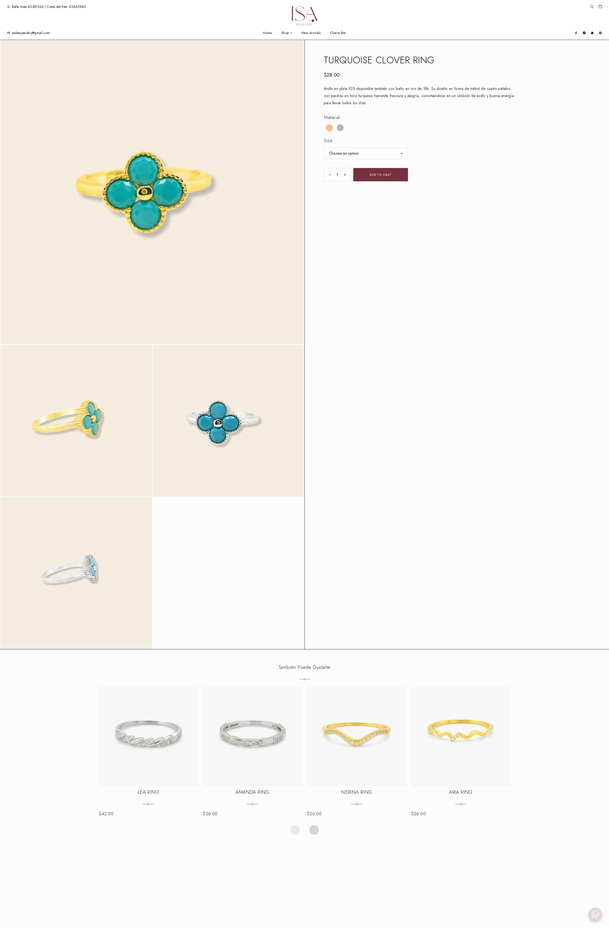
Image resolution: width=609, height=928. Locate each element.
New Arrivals (311, 33)
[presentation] (295, 830)
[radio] (329, 127)
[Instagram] (584, 33)
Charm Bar (338, 33)
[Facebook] (576, 33)
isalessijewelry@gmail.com (31, 32)
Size (328, 140)
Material (332, 117)
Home (267, 33)
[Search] (592, 7)
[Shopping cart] (600, 7)
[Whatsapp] (592, 33)
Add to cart (381, 175)
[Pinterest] (600, 33)
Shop (285, 33)
